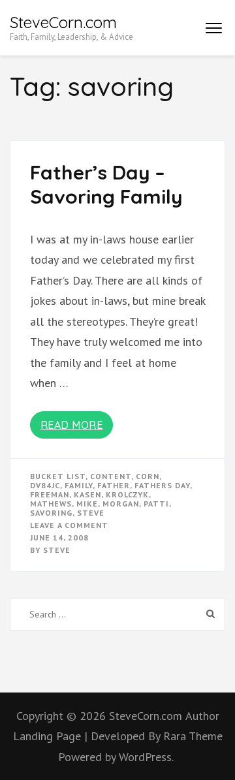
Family (79, 485)
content (110, 476)
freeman (49, 494)
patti (156, 503)
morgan (120, 503)
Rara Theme (193, 735)
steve (90, 513)
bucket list (58, 476)
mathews (51, 503)
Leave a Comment (69, 525)
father (113, 485)
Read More (71, 424)
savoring (51, 513)
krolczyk (127, 494)
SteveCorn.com (63, 22)
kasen (87, 494)
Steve (56, 550)
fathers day (162, 485)
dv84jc (45, 485)
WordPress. (146, 756)
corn (147, 476)
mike (87, 503)
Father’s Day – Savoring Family (106, 185)
